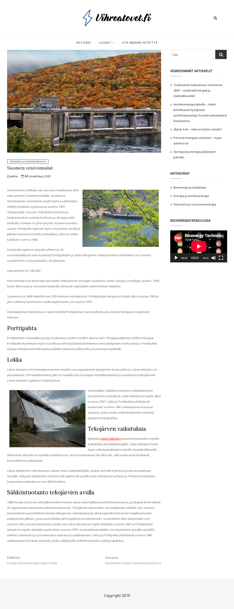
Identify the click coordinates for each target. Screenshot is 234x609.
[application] (198, 246)
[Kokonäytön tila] (221, 258)
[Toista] (176, 258)
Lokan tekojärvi (110, 439)
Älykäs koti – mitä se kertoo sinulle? (197, 129)
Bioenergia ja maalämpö (189, 187)
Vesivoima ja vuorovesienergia (28, 161)
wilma (13, 176)
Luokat (105, 43)
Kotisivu (83, 43)
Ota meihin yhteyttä (140, 43)
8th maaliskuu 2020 (37, 176)
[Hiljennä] (213, 258)
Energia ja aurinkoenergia (191, 196)
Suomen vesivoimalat (30, 168)
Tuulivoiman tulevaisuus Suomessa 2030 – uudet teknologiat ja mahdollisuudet (197, 90)
